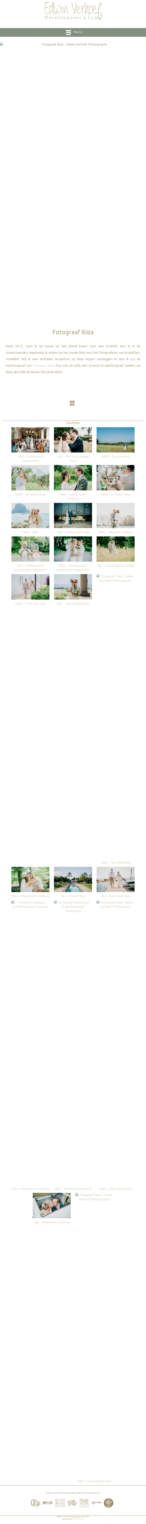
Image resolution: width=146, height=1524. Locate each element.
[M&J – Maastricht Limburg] (30, 868)
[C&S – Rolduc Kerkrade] (73, 504)
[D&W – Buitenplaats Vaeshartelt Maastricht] (73, 538)
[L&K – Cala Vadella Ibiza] (73, 576)
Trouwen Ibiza (43, 365)
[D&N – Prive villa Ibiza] (30, 576)
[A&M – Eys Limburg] (115, 429)
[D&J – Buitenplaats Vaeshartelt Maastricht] (30, 538)
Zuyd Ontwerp (78, 1519)
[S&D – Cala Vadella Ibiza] (94, 1194)
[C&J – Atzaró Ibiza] (73, 868)
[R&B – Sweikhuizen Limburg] (73, 467)
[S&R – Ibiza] (30, 504)
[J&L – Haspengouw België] (115, 538)
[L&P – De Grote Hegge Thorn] (73, 429)
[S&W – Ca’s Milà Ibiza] (115, 576)
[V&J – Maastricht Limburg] (30, 902)
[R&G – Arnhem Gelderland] (73, 902)
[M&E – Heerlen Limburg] (115, 504)
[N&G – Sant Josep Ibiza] (115, 902)
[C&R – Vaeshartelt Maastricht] (30, 429)
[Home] (73, 11)
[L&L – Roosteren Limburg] (52, 1194)
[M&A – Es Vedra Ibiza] (115, 467)
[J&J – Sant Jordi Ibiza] (115, 868)
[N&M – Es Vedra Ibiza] (30, 467)
